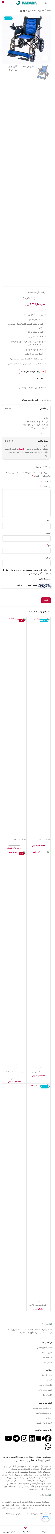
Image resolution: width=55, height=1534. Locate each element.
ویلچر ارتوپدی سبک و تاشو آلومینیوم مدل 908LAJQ (30, 838)
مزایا (49, 520)
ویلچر (22, 10)
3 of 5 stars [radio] (33, 482)
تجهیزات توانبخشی (36, 10)
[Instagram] (24, 1438)
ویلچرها (22, 449)
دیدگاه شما (45, 486)
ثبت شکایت (47, 1357)
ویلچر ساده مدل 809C (14, 1072)
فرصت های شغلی (44, 1347)
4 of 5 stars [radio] (30, 482)
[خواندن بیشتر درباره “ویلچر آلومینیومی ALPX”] (38, 1299)
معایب (48, 533)
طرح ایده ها (47, 1352)
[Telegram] (16, 1438)
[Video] (40, 1438)
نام (49, 545)
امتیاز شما (46, 482)
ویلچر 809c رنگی (38, 1072)
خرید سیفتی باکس (44, 1413)
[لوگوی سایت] (26, 3)
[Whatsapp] (48, 1446)
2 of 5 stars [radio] (35, 482)
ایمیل (48, 557)
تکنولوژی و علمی (45, 1385)
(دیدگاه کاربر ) (29, 298)
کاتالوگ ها (47, 1395)
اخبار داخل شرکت (45, 1390)
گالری (49, 1380)
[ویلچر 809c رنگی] (38, 960)
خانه (49, 10)
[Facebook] (48, 1438)
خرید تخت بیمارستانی (42, 1408)
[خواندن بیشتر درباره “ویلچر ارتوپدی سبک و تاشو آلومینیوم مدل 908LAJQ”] (38, 832)
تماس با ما (47, 1362)
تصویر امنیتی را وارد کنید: (27, 585)
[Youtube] (8, 1438)
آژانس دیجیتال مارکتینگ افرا (16, 1513)
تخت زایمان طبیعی (44, 1423)
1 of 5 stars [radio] (37, 482)
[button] (14, 832)
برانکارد (49, 1418)
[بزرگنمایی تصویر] (45, 58)
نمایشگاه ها (47, 1375)
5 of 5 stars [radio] (28, 482)
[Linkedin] (32, 1438)
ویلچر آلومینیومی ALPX (38, 1305)
